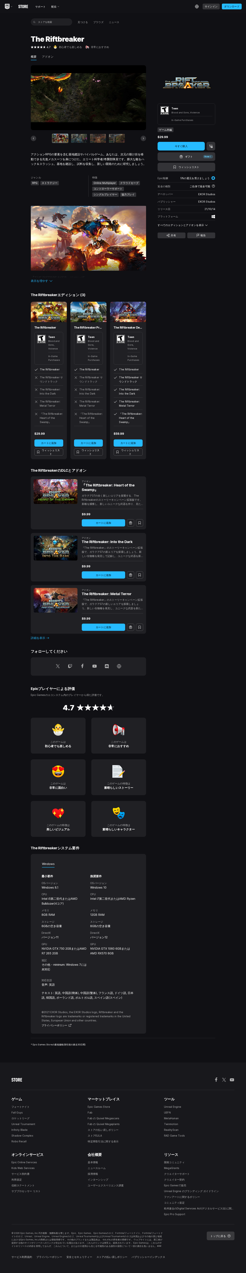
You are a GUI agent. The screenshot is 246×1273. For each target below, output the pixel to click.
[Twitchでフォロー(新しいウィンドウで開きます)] (70, 666)
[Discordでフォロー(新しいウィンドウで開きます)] (106, 666)
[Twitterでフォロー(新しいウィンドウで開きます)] (57, 666)
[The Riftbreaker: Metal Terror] (55, 600)
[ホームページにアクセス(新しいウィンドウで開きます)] (119, 666)
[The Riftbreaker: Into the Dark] (55, 548)
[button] (88, 280)
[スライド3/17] (98, 138)
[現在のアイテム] (60, 138)
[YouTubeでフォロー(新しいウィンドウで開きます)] (94, 666)
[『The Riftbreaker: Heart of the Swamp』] (55, 491)
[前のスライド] (33, 138)
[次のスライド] (143, 138)
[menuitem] (83, 22)
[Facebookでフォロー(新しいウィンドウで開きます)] (82, 666)
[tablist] (88, 863)
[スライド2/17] (79, 138)
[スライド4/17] (117, 138)
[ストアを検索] (34, 22)
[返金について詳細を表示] (213, 186)
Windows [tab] (48, 864)
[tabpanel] (88, 919)
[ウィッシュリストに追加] (139, 522)
